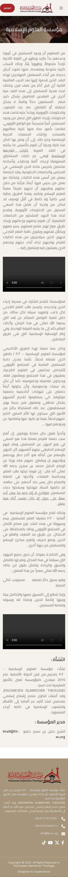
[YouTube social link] (50, 842)
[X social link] (57, 842)
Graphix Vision (42, 871)
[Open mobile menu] (61, 8)
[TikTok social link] (44, 842)
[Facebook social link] (62, 842)
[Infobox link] (34, 834)
